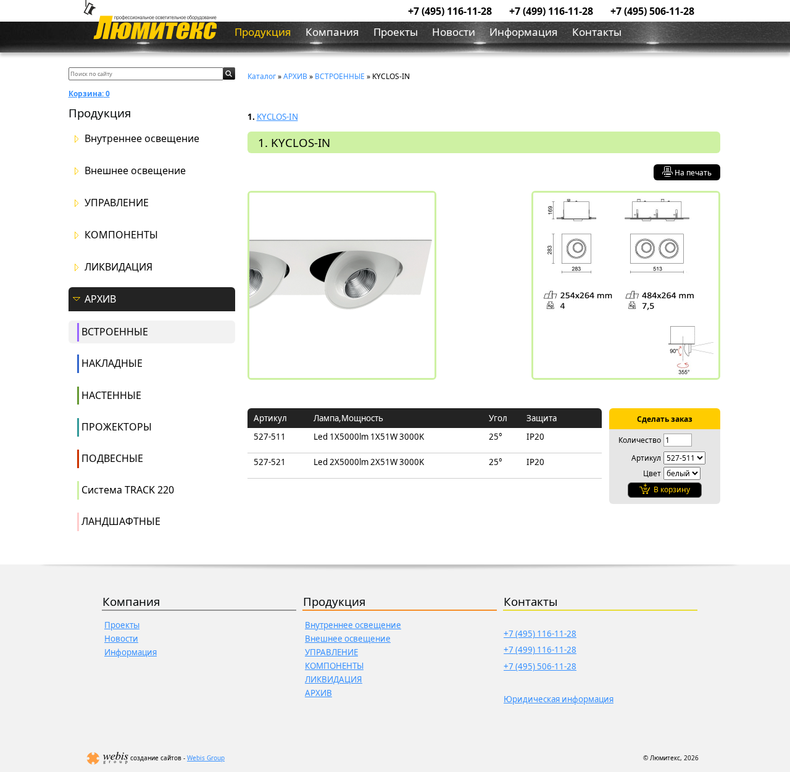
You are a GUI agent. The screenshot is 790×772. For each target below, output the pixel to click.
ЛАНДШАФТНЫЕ (120, 521)
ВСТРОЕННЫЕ (114, 331)
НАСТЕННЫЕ (111, 395)
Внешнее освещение (135, 171)
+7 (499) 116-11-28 (551, 11)
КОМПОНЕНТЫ (121, 235)
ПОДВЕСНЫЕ (112, 458)
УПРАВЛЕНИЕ (117, 203)
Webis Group (206, 757)
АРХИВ (100, 299)
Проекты (395, 32)
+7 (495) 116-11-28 (450, 11)
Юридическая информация (558, 699)
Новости (453, 32)
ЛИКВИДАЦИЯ (118, 267)
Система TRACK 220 (127, 490)
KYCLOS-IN (277, 116)
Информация (523, 32)
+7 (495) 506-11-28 (652, 11)
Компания (332, 32)
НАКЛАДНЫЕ (112, 363)
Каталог (261, 76)
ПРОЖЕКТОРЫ (116, 427)
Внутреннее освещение (142, 139)
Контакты (597, 32)
